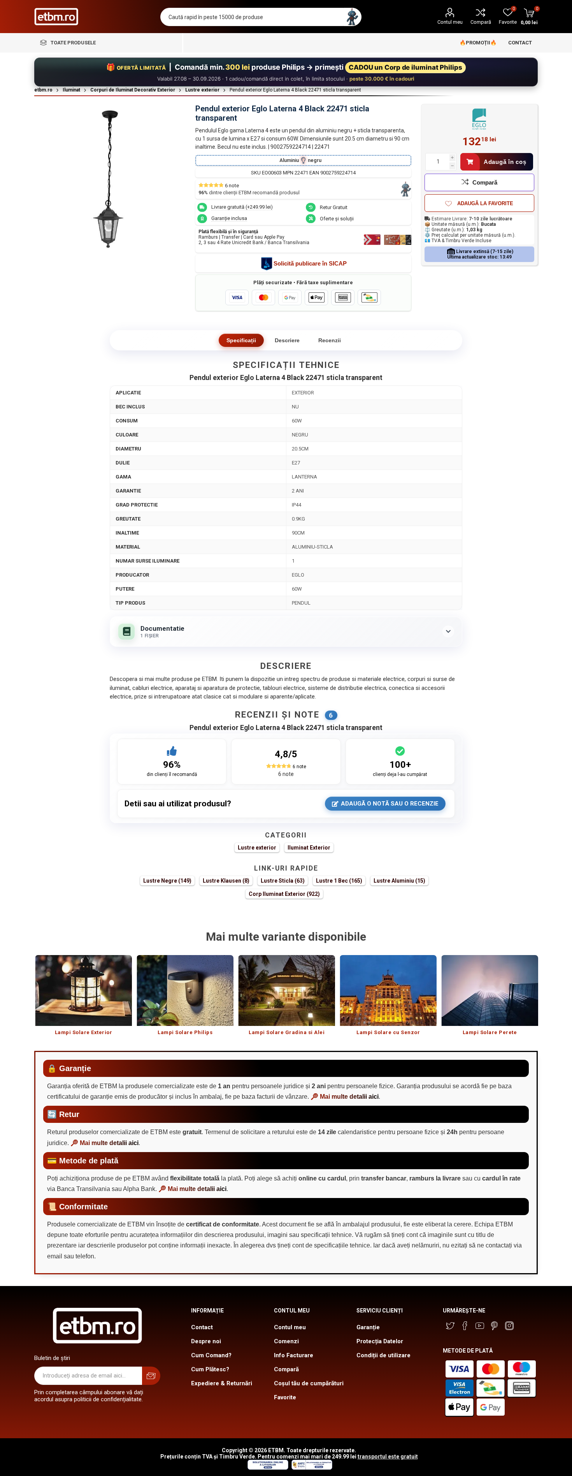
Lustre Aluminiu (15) (399, 881)
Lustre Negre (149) (167, 881)
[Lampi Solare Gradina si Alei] (286, 990)
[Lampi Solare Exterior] (83, 990)
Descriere (287, 340)
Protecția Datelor (379, 1341)
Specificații (241, 340)
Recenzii (329, 340)
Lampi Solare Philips (185, 1032)
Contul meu (450, 22)
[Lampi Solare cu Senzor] (388, 990)
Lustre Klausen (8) (226, 881)
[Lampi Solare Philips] (185, 990)
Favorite (285, 1397)
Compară (480, 22)
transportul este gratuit (388, 1456)
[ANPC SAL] (311, 1468)
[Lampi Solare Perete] (489, 990)
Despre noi (206, 1341)
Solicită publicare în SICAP (310, 263)
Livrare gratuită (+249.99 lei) (242, 207)
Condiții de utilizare (383, 1355)
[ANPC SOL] (268, 1468)
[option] (83, 999)
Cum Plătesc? (210, 1369)
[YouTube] (480, 1325)
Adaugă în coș (505, 161)
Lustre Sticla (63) (283, 881)
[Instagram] (509, 1325)
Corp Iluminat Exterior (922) (284, 894)
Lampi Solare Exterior (83, 1032)
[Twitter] (450, 1325)
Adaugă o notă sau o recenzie (390, 803)
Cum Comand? (211, 1355)
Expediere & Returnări (221, 1383)
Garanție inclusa (229, 218)
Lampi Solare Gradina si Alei (287, 1032)
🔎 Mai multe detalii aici (345, 1096)
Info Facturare (293, 1355)
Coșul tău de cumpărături (309, 1383)
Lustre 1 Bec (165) (339, 881)
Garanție (368, 1327)
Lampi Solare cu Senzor (388, 1032)
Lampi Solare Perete (490, 1032)
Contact (202, 1327)
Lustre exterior (257, 847)
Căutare (352, 17)
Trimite (151, 1376)
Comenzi (286, 1341)
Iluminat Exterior (309, 847)
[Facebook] (465, 1325)
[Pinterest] (494, 1325)
